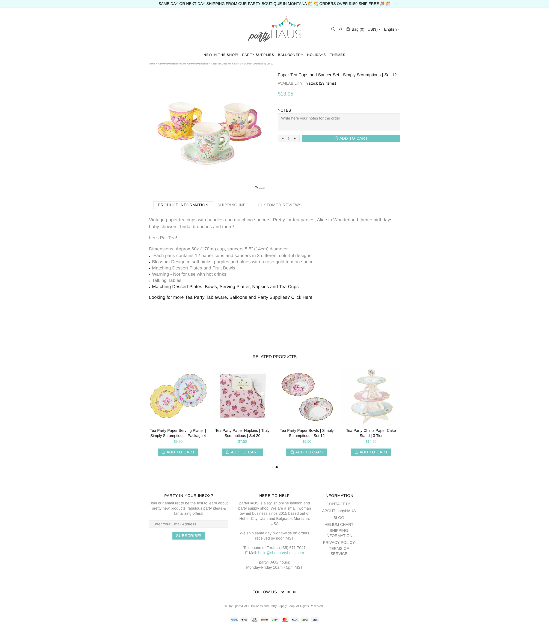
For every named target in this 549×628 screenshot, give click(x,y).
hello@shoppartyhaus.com (281, 553)
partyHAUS (274, 29)
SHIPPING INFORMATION (339, 533)
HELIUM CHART (338, 524)
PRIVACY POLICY (339, 542)
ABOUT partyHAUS (339, 511)
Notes (284, 110)
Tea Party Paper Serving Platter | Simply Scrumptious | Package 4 (178, 433)
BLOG (338, 518)
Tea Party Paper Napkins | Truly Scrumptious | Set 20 (242, 433)
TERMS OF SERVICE (339, 551)
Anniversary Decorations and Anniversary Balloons (183, 64)
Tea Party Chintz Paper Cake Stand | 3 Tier (371, 433)
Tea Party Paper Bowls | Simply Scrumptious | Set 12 (307, 433)
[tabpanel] (306, 416)
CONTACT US (338, 504)
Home (152, 64)
